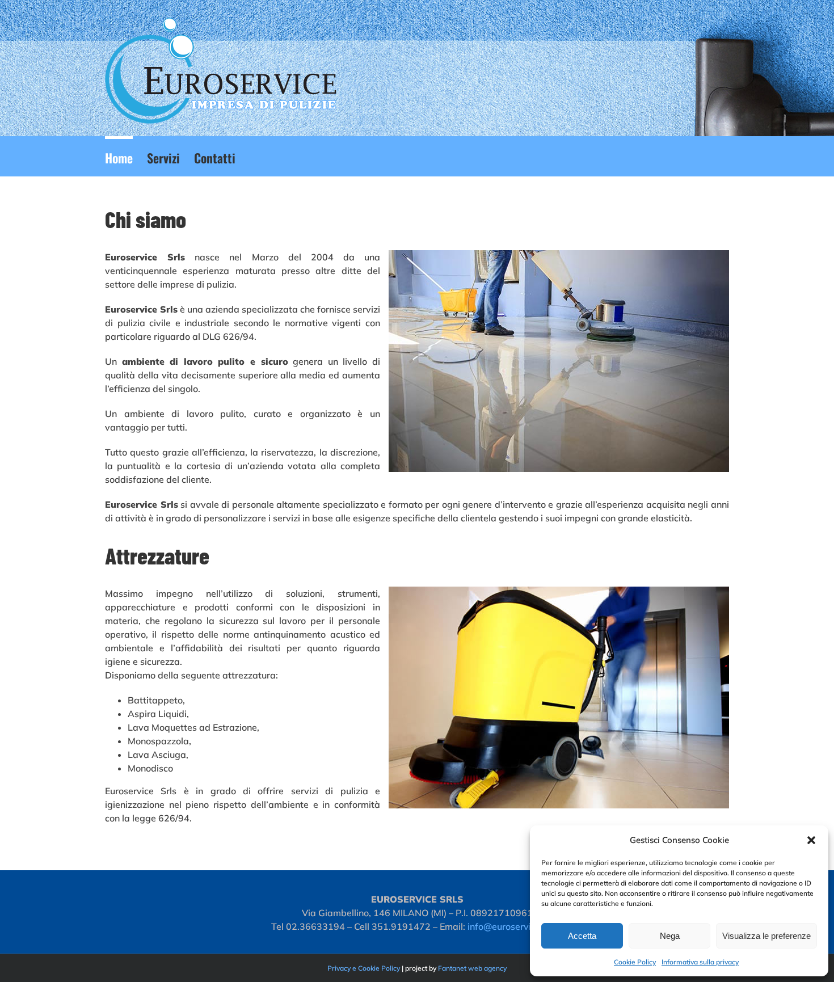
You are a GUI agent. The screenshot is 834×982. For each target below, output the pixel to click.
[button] (811, 840)
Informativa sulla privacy (700, 962)
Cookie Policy (635, 962)
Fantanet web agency (472, 968)
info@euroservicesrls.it (515, 926)
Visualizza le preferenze (766, 936)
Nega (670, 936)
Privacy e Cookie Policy (363, 968)
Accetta (582, 936)
